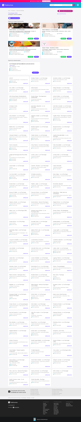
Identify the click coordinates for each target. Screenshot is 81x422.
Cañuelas (44, 405)
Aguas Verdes (56, 403)
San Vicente (45, 412)
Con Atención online (15, 18)
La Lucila (55, 405)
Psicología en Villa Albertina (35, 394)
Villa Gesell (55, 413)
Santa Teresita (56, 412)
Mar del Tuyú (56, 409)
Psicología (13, 10)
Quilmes (44, 411)
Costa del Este (56, 404)
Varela (44, 413)
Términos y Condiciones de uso (42, 419)
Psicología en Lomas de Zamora (57, 390)
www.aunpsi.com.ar (14, 69)
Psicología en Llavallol (34, 390)
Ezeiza (44, 406)
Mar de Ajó (55, 408)
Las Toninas (56, 406)
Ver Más (36, 38)
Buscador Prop (68, 404)
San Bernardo (56, 410)
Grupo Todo (68, 403)
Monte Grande (45, 410)
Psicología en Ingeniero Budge (57, 389)
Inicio (9, 10)
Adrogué (44, 403)
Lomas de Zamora (46, 409)
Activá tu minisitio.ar (46, 1)
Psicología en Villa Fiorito (35, 393)
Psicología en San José (56, 394)
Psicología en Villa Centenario (57, 393)
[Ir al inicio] (7, 5)
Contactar (35, 72)
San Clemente (56, 411)
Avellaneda (45, 404)
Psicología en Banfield (34, 389)
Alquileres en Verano (69, 405)
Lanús (44, 408)
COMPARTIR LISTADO (62, 13)
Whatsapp (31, 38)
